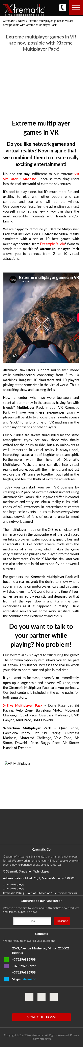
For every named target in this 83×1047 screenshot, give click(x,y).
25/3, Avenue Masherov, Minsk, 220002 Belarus (40, 950)
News (21, 21)
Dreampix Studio (52, 244)
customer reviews (66, 893)
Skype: (24, 979)
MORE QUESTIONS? (41, 1017)
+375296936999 (24, 959)
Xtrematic (9, 21)
